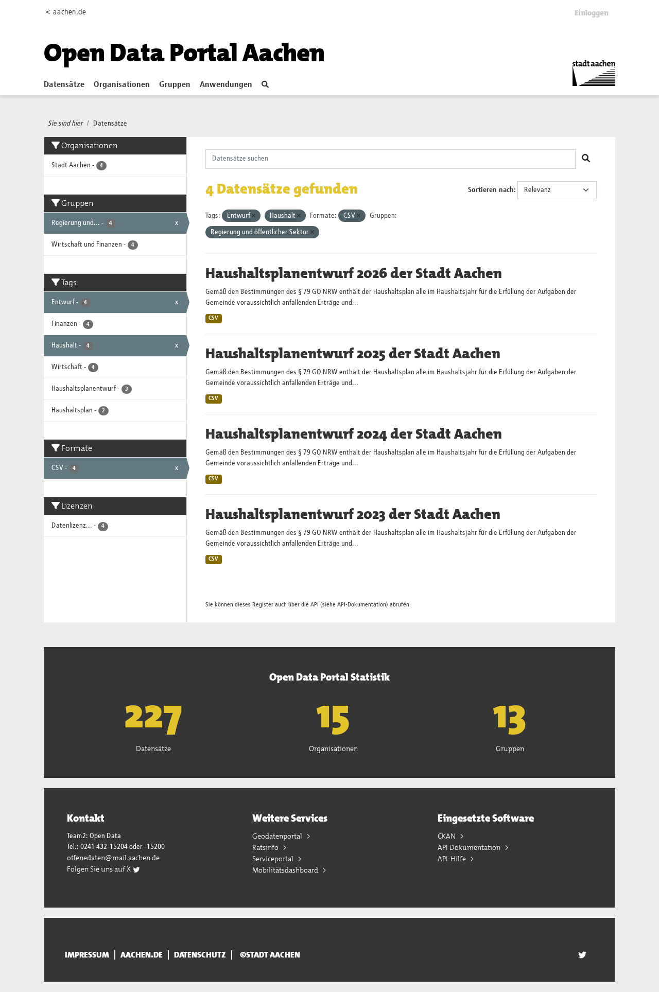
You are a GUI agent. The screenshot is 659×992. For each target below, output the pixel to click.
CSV (213, 318)
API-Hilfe (452, 858)
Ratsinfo (266, 847)
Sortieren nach (491, 190)
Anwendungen (226, 85)
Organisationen (122, 85)
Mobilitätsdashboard (286, 870)
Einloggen (592, 13)
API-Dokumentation (361, 604)
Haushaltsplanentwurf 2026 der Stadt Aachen (353, 273)
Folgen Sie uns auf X (99, 869)
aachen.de (141, 955)
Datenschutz (200, 955)
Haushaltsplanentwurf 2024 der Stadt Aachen (353, 434)
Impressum (87, 955)
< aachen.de (65, 12)
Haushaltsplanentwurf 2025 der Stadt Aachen (352, 353)
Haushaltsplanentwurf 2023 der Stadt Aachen (352, 514)
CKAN (447, 836)
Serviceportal (273, 858)
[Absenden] (586, 159)
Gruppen (174, 85)
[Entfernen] (253, 216)
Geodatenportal (278, 836)
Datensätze (64, 85)
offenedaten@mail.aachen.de (113, 857)
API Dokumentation (470, 847)
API (314, 604)
